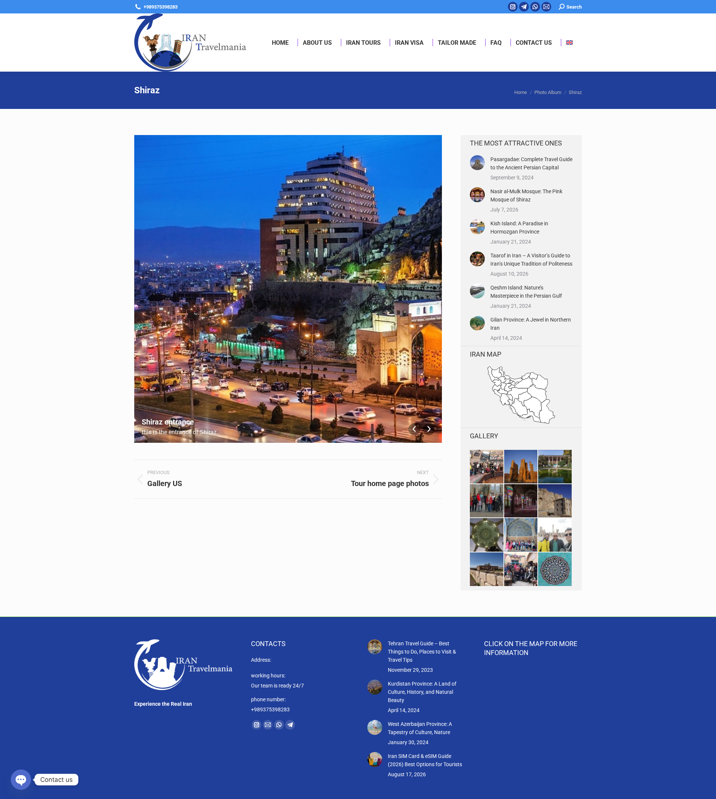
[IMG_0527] (555, 535)
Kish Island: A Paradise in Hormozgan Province (519, 227)
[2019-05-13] (555, 467)
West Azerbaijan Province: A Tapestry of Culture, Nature (420, 728)
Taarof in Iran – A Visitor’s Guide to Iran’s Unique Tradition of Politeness (531, 260)
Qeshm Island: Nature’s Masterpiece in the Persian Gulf (526, 292)
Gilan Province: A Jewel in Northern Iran (530, 324)
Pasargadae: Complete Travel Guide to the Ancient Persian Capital (531, 163)
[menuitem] (569, 42)
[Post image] (477, 162)
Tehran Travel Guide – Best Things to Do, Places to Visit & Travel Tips (422, 651)
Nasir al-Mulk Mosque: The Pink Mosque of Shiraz (526, 195)
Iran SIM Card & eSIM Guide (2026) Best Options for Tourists (425, 760)
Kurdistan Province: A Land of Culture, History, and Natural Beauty (422, 692)
